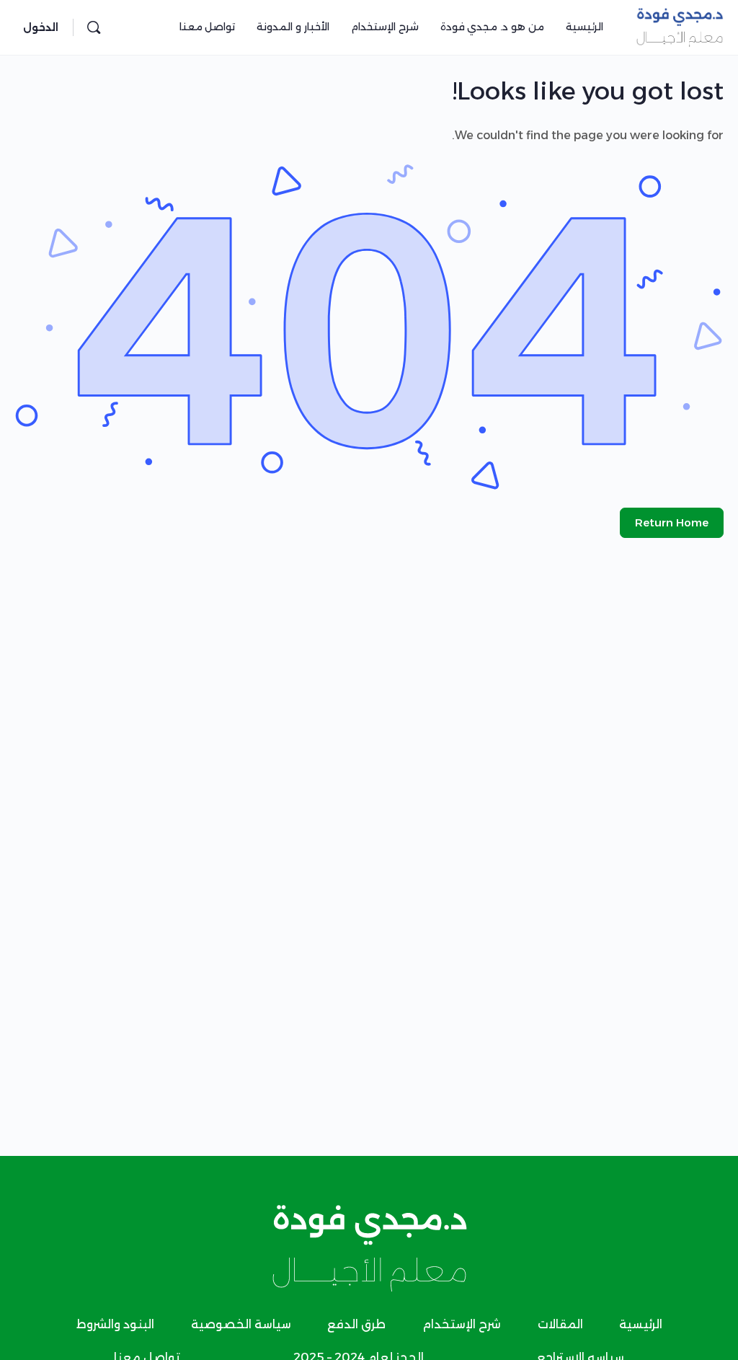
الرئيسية (640, 1324)
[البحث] (93, 27)
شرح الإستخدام (461, 1324)
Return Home (671, 522)
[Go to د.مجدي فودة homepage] (680, 25)
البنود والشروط (115, 1324)
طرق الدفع (356, 1324)
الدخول (40, 27)
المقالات (560, 1324)
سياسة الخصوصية (241, 1324)
